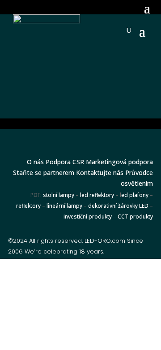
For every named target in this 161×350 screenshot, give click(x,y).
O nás (35, 162)
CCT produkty (135, 216)
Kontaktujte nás (99, 172)
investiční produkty (88, 216)
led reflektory (97, 195)
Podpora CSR (65, 162)
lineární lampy (64, 206)
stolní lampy (58, 195)
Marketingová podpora (119, 162)
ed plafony (134, 195)
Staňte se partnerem (43, 172)
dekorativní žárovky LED (118, 206)
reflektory (28, 206)
